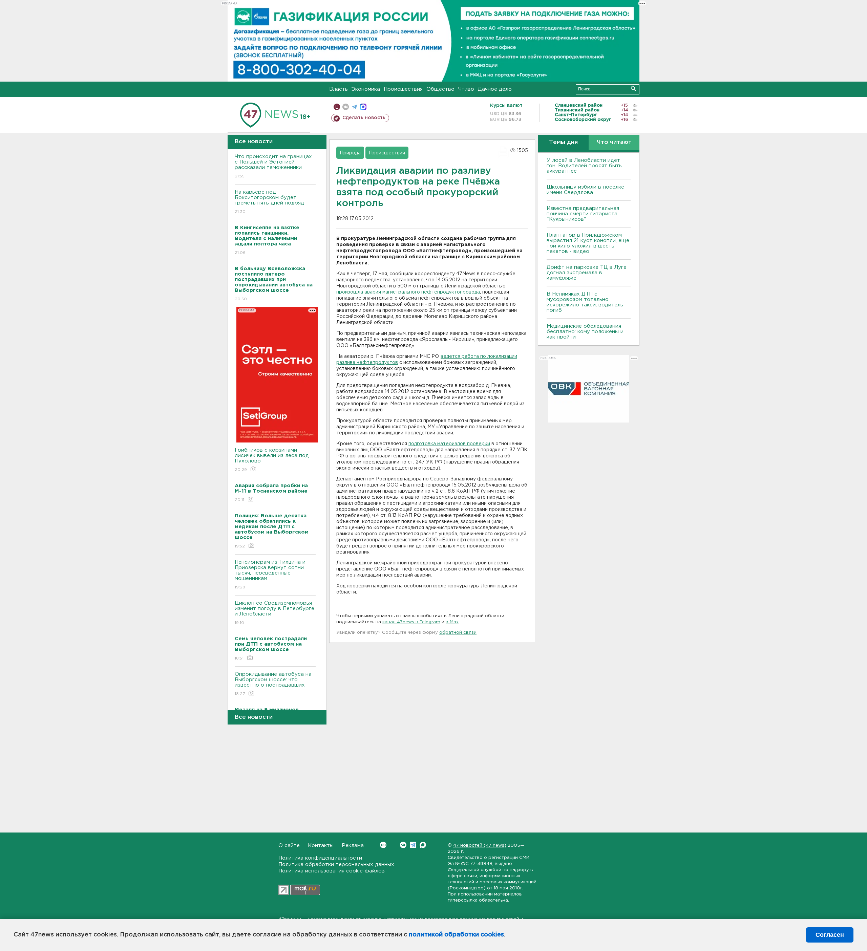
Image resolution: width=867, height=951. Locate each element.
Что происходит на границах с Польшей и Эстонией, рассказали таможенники (273, 166)
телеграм (354, 107)
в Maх (452, 622)
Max (423, 845)
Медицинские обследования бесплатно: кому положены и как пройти (585, 331)
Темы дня (563, 142)
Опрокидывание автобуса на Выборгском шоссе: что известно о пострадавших (273, 684)
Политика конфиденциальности (320, 858)
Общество (440, 89)
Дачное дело (495, 89)
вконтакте (345, 107)
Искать (633, 88)
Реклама (353, 845)
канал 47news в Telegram (411, 622)
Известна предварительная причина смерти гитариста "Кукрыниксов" (583, 213)
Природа (350, 153)
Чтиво (466, 89)
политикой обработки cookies (456, 934)
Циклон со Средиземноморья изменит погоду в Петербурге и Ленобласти (274, 613)
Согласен (830, 934)
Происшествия (403, 89)
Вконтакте (403, 845)
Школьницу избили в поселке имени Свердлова (585, 190)
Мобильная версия (337, 107)
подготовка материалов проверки (449, 444)
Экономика (366, 89)
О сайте (289, 845)
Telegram (413, 845)
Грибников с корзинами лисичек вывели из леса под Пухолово (272, 460)
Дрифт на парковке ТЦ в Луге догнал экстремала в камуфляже (587, 272)
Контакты (321, 845)
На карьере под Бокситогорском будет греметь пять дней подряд (269, 202)
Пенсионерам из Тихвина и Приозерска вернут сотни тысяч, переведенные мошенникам (270, 574)
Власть (338, 89)
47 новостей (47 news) (479, 845)
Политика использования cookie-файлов (331, 871)
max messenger (363, 107)
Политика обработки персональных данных (336, 864)
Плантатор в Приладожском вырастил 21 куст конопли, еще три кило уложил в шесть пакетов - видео (588, 243)
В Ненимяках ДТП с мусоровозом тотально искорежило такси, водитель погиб (585, 302)
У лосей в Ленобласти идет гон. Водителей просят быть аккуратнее (584, 165)
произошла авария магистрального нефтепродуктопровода (408, 292)
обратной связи (458, 632)
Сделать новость (363, 118)
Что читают (614, 142)
